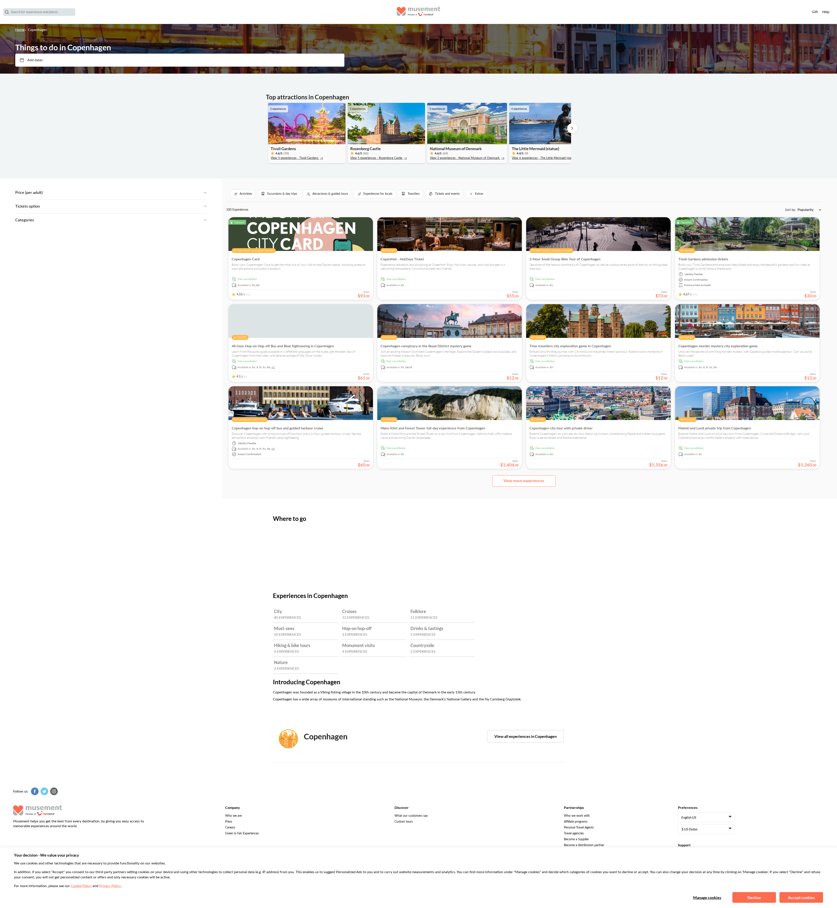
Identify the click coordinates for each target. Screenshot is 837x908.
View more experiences (524, 481)
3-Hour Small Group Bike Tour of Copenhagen (565, 259)
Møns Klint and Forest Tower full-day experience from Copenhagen (433, 428)
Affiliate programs (575, 821)
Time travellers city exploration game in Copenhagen (570, 346)
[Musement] (418, 12)
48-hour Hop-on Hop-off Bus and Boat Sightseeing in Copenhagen (283, 346)
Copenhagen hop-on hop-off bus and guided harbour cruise (277, 428)
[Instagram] (53, 791)
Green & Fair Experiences (242, 833)
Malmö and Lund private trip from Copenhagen (714, 428)
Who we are (233, 815)
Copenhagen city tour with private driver (561, 428)
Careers (230, 827)
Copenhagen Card (246, 259)
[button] (243, 194)
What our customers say (411, 815)
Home (19, 30)
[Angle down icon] (125, 193)
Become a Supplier (576, 839)
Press (228, 821)
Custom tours (404, 821)
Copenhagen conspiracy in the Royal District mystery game (426, 346)
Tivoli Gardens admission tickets (703, 259)
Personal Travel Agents (579, 827)
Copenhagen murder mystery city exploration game (718, 346)
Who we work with (577, 815)
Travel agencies (574, 833)
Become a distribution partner (584, 845)
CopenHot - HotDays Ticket (402, 259)
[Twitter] (43, 791)
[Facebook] (34, 791)
